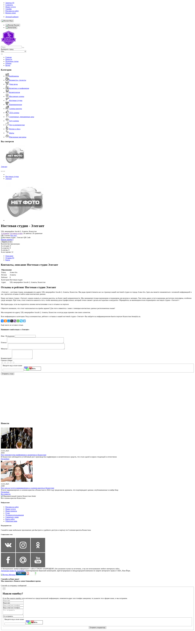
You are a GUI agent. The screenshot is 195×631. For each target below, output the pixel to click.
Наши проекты (11, 511)
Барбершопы (14, 76)
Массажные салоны (16, 96)
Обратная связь (11, 521)
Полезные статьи (12, 61)
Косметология (14, 92)
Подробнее (5, 459)
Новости (8, 59)
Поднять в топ (7, 242)
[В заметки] (4, 171)
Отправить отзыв (7, 374)
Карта (7, 260)
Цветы (11, 133)
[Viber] (15, 321)
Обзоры (8, 63)
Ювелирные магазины (17, 137)
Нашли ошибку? (7, 239)
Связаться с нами (12, 517)
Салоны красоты (15, 109)
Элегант (4, 167)
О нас (7, 513)
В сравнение (37, 233)
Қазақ (14, 27)
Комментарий (6, 358)
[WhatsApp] (18, 321)
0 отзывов (5, 233)
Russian (16, 25)
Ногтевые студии (15, 100)
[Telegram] (24, 321)
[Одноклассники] (5, 321)
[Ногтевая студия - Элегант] (25, 220)
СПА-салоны (14, 113)
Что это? (13, 235)
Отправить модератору (97, 627)
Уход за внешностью (17, 125)
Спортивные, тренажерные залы (21, 117)
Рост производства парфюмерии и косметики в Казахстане (23, 455)
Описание (9, 256)
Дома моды (13, 84)
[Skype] (21, 321)
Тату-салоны (14, 121)
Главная (8, 57)
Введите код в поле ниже (12, 366)
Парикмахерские (15, 105)
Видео (7, 65)
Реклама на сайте (12, 507)
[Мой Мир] (8, 321)
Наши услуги (10, 509)
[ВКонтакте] (2, 321)
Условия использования (14, 515)
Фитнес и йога (14, 129)
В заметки (27, 233)
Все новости (5, 494)
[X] (11, 321)
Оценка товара (6, 360)
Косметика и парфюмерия (19, 88)
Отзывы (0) (9, 258)
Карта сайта (10, 519)
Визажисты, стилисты (17, 80)
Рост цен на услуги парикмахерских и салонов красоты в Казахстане (27, 488)
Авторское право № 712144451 (13, 571)
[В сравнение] (2, 171)
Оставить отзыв (16, 233)
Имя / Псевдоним (7, 336)
